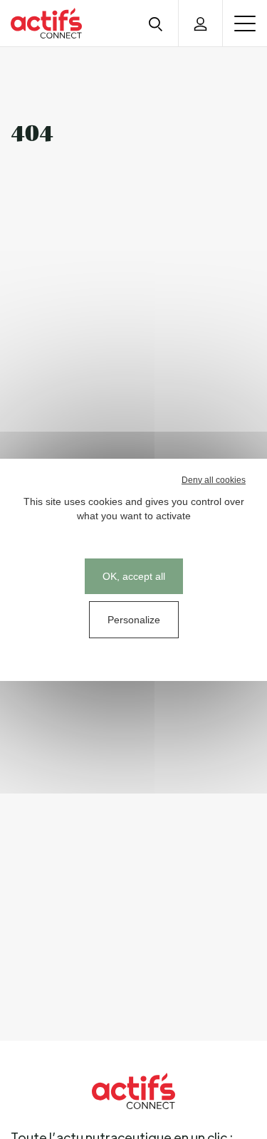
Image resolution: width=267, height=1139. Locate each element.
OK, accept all (134, 576)
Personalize (134, 619)
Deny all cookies (214, 480)
